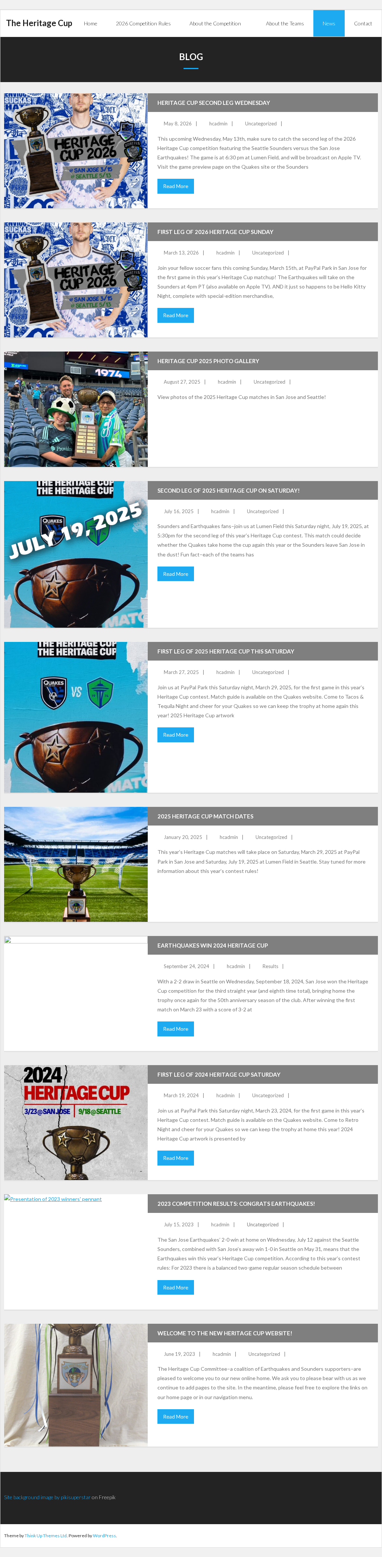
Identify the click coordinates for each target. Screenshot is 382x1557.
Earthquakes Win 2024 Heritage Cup (212, 945)
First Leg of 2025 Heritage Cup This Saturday (225, 651)
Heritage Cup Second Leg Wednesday (213, 102)
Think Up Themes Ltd (46, 1535)
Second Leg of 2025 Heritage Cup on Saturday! (228, 490)
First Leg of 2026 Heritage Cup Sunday (215, 231)
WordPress (104, 1535)
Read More (175, 186)
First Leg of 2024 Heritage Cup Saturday (219, 1074)
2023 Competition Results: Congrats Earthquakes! (236, 1203)
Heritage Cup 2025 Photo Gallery (208, 361)
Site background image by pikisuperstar (47, 1497)
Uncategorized (261, 124)
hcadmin (218, 124)
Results (270, 966)
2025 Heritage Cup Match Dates (205, 816)
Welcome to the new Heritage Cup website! (224, 1333)
